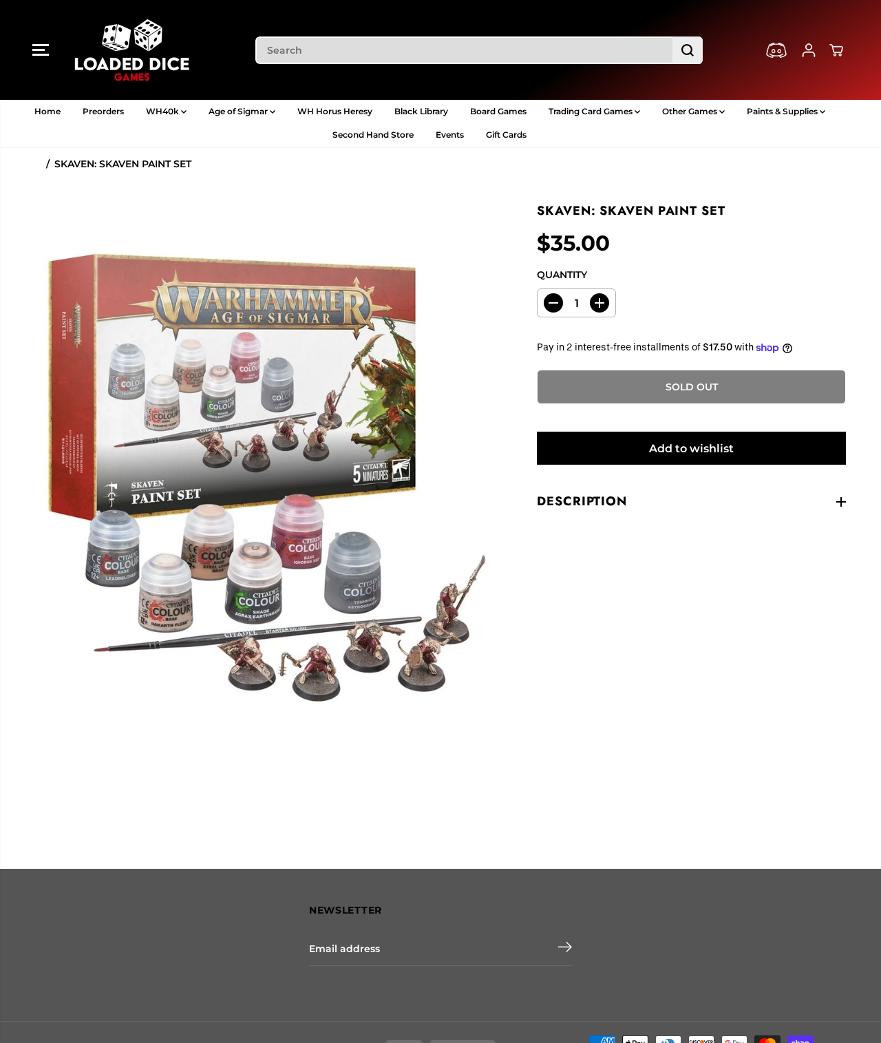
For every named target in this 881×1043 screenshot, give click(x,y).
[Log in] (808, 50)
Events (450, 134)
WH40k (163, 111)
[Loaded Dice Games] (132, 50)
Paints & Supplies (783, 111)
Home (47, 111)
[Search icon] (687, 50)
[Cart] (836, 50)
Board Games (498, 111)
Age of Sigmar (239, 111)
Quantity (562, 274)
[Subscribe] (565, 948)
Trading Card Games (592, 111)
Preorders (103, 111)
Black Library (421, 111)
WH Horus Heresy (334, 111)
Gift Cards (506, 134)
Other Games (690, 111)
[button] (40, 50)
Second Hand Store (373, 134)
